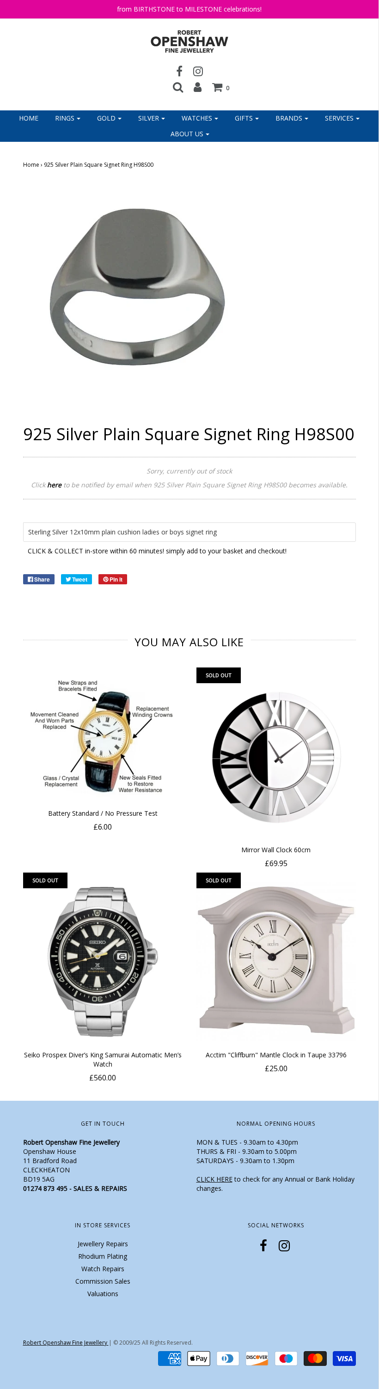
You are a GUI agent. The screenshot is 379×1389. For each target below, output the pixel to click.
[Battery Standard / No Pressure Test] (103, 738)
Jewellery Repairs (103, 1243)
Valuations (102, 1293)
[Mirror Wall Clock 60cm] (276, 756)
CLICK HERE (214, 1179)
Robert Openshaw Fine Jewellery (66, 1343)
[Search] (178, 86)
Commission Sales (102, 1281)
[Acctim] (276, 961)
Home (28, 118)
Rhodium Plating (102, 1256)
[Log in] (197, 86)
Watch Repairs (102, 1268)
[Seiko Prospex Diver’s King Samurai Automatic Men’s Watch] (103, 961)
